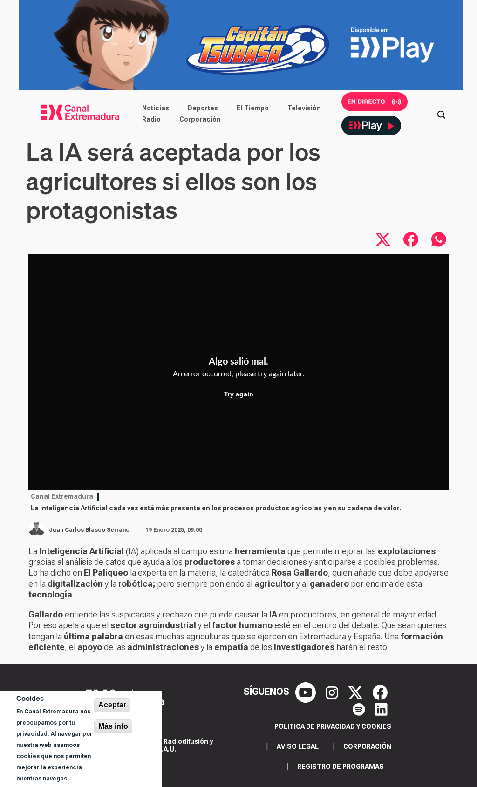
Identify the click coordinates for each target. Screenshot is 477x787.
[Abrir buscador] (441, 113)
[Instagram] (333, 691)
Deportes (203, 108)
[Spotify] (360, 708)
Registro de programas (340, 766)
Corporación (200, 119)
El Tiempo (253, 108)
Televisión (304, 108)
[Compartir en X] (383, 239)
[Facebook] (380, 691)
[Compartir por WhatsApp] (439, 239)
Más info (113, 726)
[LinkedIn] (381, 708)
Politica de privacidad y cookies (332, 726)
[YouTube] (306, 691)
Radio (151, 119)
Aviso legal (298, 746)
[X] (356, 691)
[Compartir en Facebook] (411, 239)
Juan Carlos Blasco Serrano (89, 530)
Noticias (155, 108)
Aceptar (112, 705)
